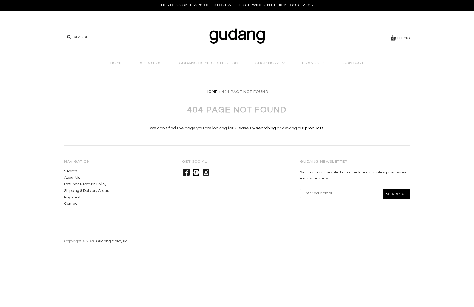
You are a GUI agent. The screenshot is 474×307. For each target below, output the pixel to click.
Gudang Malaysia (112, 241)
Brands (311, 63)
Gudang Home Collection (208, 63)
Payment (72, 197)
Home (116, 63)
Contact (353, 63)
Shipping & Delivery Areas (86, 191)
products (314, 128)
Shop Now (267, 63)
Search (70, 171)
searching (266, 128)
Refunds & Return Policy (85, 184)
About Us (151, 63)
